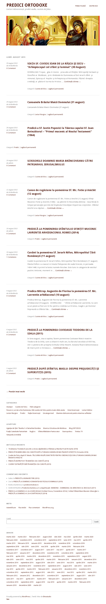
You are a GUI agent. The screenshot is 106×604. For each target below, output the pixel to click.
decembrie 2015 (44, 556)
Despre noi (93, 6)
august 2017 (39, 550)
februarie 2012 (11, 576)
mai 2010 (50, 582)
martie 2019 (10, 543)
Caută (8, 519)
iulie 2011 (91, 576)
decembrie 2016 (39, 553)
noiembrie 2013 (39, 566)
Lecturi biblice (87, 410)
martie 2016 (31, 556)
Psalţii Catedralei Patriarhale (16, 431)
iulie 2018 (25, 546)
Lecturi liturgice (40, 114)
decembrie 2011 (39, 576)
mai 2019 (77, 540)
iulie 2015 (9, 559)
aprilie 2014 (80, 563)
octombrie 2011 (53, 576)
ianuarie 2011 (67, 579)
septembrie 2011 (68, 576)
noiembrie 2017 (12, 550)
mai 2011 (20, 579)
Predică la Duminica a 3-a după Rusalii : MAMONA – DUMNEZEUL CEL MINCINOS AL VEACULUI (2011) (59, 488)
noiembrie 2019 (26, 540)
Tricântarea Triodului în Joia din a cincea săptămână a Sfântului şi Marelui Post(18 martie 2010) (43, 449)
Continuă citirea (72, 81)
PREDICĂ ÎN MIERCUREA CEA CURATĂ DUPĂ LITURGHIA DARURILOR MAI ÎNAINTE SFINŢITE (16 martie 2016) (48, 452)
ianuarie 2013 (57, 569)
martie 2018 (66, 546)
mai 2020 (67, 537)
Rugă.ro (32, 431)
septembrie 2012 (27, 572)
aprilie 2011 (30, 579)
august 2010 (40, 582)
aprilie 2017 (70, 550)
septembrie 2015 (73, 556)
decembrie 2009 (25, 585)
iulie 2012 (50, 572)
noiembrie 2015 (59, 556)
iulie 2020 (57, 537)
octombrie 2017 (26, 550)
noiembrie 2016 (53, 553)
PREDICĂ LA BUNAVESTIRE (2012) (27, 478)
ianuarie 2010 (11, 585)
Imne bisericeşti (73, 410)
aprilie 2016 (20, 556)
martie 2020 (88, 537)
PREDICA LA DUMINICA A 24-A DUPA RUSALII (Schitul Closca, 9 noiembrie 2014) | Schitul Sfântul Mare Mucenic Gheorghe (52, 491)
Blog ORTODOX (75, 428)
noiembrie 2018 (64, 543)
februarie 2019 (23, 543)
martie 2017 (81, 550)
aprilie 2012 (80, 572)
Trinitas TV (79, 431)
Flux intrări (22, 508)
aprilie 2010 (61, 582)
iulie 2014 (50, 563)
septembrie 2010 (27, 582)
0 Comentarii (11, 68)
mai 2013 (9, 569)
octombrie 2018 (79, 543)
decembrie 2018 (50, 543)
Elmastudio (47, 597)
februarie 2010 (84, 582)
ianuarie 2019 (36, 543)
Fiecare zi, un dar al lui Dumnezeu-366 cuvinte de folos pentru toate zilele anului (35, 410)
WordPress (26, 597)
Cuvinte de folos (41, 89)
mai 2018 (44, 546)
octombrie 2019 (40, 540)
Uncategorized (48, 413)
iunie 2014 (60, 563)
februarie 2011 (53, 579)
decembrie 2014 (90, 559)
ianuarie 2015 (77, 559)
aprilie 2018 (55, 546)
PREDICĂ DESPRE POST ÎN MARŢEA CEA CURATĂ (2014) (28, 461)
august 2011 (81, 576)
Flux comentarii (34, 508)
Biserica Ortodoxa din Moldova (54, 428)
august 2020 (47, 537)
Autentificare (11, 508)
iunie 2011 (10, 579)
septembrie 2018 (12, 546)
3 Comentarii (11, 107)
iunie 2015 (20, 559)
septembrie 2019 (55, 540)
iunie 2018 (35, 546)
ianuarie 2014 (11, 566)
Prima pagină (80, 6)
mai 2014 (70, 563)
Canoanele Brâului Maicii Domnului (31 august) (56, 102)
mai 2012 (70, 572)
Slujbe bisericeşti (34, 413)
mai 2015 (29, 559)
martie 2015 (51, 559)
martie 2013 (31, 569)
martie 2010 (72, 582)
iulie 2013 (77, 566)
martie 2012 (92, 572)
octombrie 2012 (12, 572)
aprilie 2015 (39, 559)
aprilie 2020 (77, 537)
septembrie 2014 (27, 563)
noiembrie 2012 (85, 569)
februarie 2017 (11, 553)
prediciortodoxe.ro (31, 485)
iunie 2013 (88, 566)
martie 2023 (10, 537)
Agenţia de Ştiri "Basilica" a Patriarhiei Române (23, 428)
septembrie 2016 (82, 553)
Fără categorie (35, 407)
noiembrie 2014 (12, 563)
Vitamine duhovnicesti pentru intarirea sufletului (73, 413)
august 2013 (67, 566)
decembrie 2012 (71, 569)
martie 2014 (92, 563)
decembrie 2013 (25, 566)
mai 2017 (60, 550)
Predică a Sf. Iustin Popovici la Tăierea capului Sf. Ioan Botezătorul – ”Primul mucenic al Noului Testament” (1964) (60, 132)
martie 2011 (41, 579)
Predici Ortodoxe (26, 5)
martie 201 (37, 585)
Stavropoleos (67, 431)
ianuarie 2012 (25, 576)
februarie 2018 (78, 546)
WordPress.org (48, 508)
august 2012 (40, 572)
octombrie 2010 (12, 582)
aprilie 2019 (87, 540)
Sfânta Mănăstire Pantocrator (49, 431)
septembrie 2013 (54, 566)
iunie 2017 (50, 550)
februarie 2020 (11, 540)
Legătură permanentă (56, 89)
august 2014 (40, 563)
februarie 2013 (43, 569)
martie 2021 (22, 537)
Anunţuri (9, 407)
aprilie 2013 (20, 569)
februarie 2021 (34, 537)
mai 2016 (9, 556)
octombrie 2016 (67, 553)
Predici (16, 147)
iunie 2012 (61, 572)
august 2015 (86, 556)
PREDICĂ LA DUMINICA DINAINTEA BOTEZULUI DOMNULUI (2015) (38, 481)
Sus (7, 599)
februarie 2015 (63, 559)
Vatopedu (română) (13, 435)
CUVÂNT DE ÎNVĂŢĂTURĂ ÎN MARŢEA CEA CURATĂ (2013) (29, 464)
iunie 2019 (67, 540)
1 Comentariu (11, 257)
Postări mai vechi (15, 392)
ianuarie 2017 (25, 553)
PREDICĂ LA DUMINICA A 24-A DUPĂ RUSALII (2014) (27, 493)
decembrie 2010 (81, 579)
